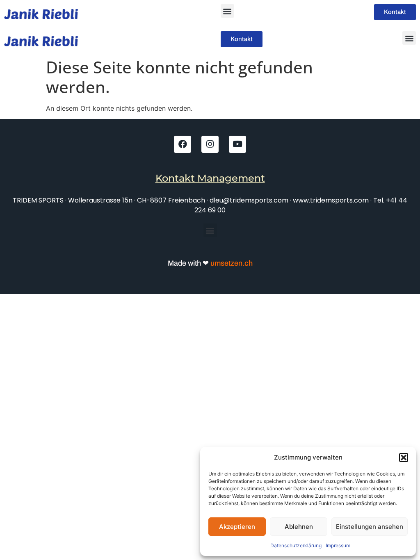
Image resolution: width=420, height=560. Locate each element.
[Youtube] (237, 144)
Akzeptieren (237, 526)
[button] (403, 457)
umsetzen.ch (231, 263)
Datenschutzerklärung (296, 545)
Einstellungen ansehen (369, 526)
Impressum (338, 545)
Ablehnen (299, 526)
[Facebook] (182, 144)
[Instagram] (210, 144)
